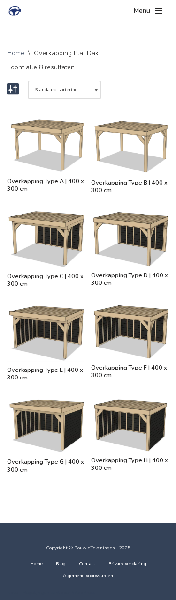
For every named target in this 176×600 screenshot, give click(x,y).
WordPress (83, 592)
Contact (87, 564)
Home (15, 53)
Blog (61, 564)
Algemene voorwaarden (88, 575)
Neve (12, 592)
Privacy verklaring (127, 564)
